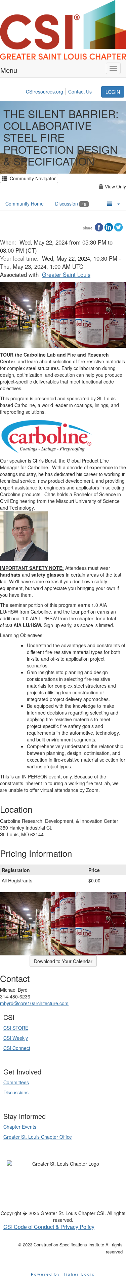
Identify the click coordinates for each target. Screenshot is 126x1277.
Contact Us (80, 91)
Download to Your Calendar (63, 961)
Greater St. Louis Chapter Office (37, 1136)
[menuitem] (46, 90)
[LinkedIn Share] (108, 226)
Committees (16, 1082)
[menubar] (63, 90)
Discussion (70, 203)
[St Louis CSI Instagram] (74, 1175)
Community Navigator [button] (31, 178)
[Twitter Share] (118, 226)
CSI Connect (16, 1048)
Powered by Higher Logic (63, 1274)
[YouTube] (61, 1175)
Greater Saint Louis (66, 274)
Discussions (16, 1092)
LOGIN (113, 91)
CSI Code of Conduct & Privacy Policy (48, 1227)
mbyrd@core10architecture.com (34, 1003)
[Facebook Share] (99, 226)
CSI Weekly (15, 1037)
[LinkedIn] (50, 1175)
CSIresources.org (44, 91)
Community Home (24, 203)
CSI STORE (15, 1027)
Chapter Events (19, 1126)
